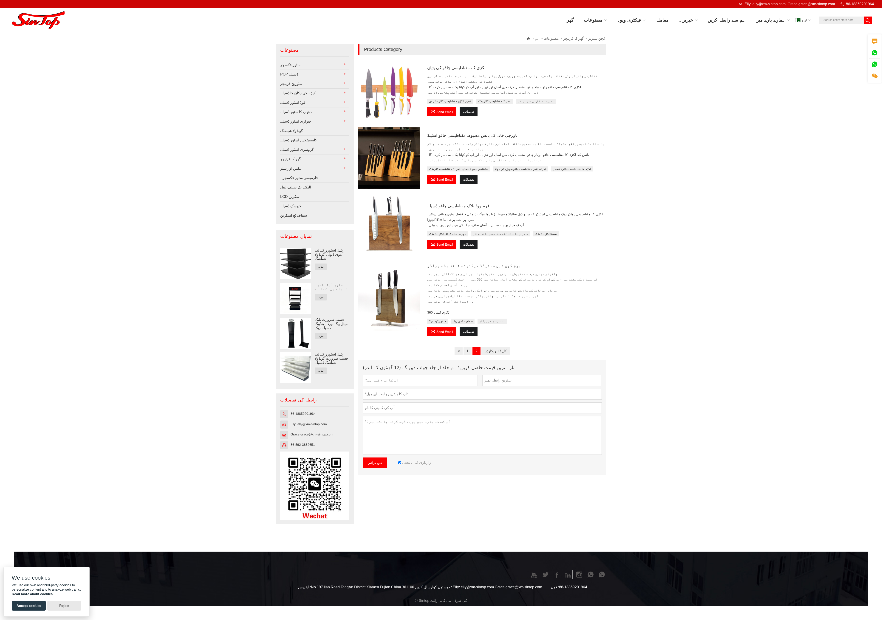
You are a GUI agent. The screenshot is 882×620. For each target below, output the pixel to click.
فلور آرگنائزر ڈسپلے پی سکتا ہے (331, 287)
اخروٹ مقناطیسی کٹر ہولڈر (536, 101)
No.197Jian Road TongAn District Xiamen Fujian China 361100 (362, 587)
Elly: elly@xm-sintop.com (765, 4)
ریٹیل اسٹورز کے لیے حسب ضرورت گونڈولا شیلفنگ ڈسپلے (331, 358)
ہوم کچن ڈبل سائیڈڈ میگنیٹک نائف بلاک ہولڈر (474, 265)
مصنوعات (551, 38)
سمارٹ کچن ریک (463, 321)
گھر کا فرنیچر (573, 38)
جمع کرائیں (375, 463)
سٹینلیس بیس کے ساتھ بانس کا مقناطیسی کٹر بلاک (458, 169)
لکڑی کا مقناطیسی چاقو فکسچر (572, 169)
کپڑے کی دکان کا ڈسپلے (298, 93)
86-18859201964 (860, 4)
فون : (555, 587)
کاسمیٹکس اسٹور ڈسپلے (298, 140)
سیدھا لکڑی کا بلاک (546, 234)
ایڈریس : (304, 587)
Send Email (442, 111)
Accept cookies (29, 606)
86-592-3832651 (303, 444)
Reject (64, 606)
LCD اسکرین (290, 197)
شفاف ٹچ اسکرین (293, 215)
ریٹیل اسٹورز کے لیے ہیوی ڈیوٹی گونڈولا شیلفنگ (330, 254)
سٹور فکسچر (290, 65)
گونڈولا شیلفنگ (291, 131)
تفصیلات (468, 112)
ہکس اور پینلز (291, 168)
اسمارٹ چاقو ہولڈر (492, 321)
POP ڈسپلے (289, 74)
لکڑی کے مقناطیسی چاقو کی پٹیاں (456, 67)
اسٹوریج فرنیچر (291, 84)
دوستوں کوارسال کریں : (433, 587)
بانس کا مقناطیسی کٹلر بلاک (494, 101)
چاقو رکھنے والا (437, 321)
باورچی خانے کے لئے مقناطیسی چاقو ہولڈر (500, 234)
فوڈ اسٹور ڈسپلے (292, 102)
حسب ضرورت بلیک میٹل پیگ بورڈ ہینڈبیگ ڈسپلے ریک (331, 324)
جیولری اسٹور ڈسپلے (295, 121)
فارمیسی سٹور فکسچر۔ (299, 178)
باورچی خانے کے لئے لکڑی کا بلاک (447, 234)
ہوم (532, 38)
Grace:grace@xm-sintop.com (811, 4)
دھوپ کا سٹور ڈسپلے (296, 112)
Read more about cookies (32, 594)
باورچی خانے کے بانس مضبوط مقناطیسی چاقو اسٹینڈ (472, 135)
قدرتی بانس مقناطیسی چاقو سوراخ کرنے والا (520, 169)
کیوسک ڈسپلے (290, 206)
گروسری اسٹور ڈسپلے (297, 149)
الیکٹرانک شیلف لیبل (295, 187)
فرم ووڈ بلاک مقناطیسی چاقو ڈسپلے (458, 206)
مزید (320, 266)
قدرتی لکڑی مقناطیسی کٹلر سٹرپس (450, 101)
